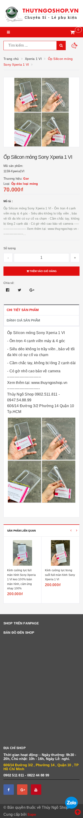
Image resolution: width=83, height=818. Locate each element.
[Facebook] (8, 789)
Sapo (31, 814)
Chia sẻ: (8, 283)
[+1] (32, 290)
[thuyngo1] (41, 13)
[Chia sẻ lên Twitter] (20, 290)
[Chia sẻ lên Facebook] (8, 290)
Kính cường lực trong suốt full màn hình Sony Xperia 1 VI (60, 575)
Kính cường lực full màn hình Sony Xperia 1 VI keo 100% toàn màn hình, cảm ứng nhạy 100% (21, 579)
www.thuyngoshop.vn (49, 383)
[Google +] (22, 789)
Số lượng (9, 248)
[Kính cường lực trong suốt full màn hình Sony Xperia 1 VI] (60, 553)
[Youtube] (36, 789)
